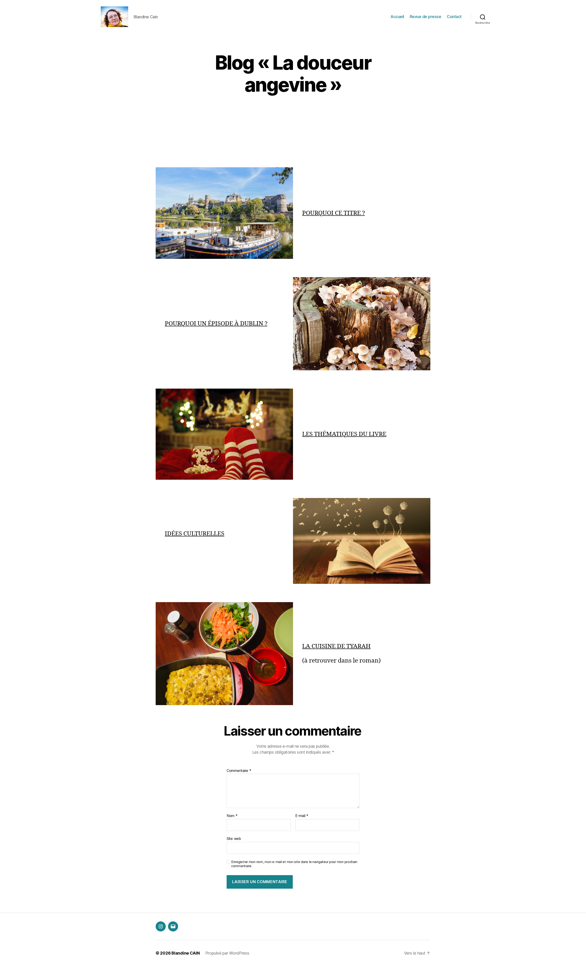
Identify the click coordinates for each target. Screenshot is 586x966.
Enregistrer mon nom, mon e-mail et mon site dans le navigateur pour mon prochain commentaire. (294, 864)
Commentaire (239, 771)
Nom (232, 816)
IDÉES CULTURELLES (194, 533)
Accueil (397, 16)
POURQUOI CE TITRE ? (333, 213)
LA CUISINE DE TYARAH (336, 646)
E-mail (301, 816)
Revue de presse (425, 16)
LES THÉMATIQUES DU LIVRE (344, 434)
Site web (234, 838)
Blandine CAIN (185, 953)
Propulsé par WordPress (227, 953)
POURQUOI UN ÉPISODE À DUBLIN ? (216, 323)
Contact (454, 16)
